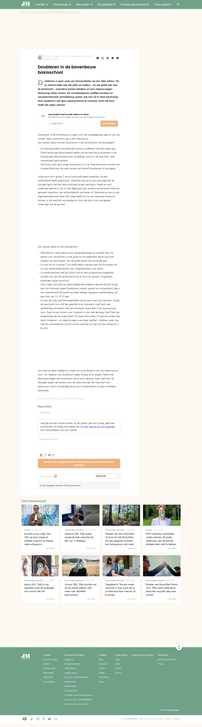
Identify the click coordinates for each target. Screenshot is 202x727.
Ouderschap (60, 4)
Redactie (47, 56)
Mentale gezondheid (133, 4)
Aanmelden (109, 123)
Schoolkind (103, 677)
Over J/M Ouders (50, 659)
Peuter (102, 668)
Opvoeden (82, 4)
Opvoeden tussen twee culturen (78, 695)
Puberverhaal (70, 681)
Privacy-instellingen (169, 710)
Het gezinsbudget (72, 664)
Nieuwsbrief (48, 673)
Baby (101, 659)
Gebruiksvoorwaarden (167, 659)
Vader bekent (70, 668)
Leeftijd (40, 4)
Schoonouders (71, 690)
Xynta (176, 719)
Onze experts (162, 4)
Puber (101, 681)
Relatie (118, 668)
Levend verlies (71, 673)
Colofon (46, 664)
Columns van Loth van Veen (77, 704)
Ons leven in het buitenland (76, 677)
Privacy (161, 664)
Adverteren (48, 677)
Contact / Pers (49, 668)
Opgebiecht (69, 659)
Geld (117, 659)
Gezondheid (104, 4)
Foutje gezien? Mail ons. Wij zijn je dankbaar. (62, 398)
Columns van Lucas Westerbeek (78, 699)
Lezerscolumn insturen (142, 655)
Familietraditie (70, 686)
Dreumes (103, 664)
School (40, 12)
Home (22, 12)
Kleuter (102, 673)
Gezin (117, 664)
